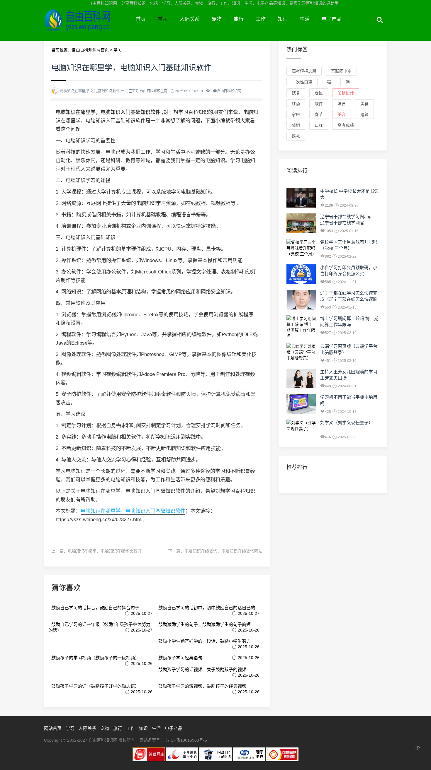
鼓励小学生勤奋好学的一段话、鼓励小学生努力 (204, 641)
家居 (296, 114)
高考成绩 (345, 125)
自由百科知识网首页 (90, 49)
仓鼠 (319, 92)
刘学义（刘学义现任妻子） (346, 422)
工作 (261, 19)
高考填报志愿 (304, 71)
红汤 (296, 103)
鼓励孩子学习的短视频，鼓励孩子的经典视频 (202, 686)
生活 (305, 19)
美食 (364, 103)
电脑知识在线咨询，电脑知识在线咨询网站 (223, 551)
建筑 (364, 114)
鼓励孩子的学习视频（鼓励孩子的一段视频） (95, 657)
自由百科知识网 (87, 26)
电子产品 (332, 19)
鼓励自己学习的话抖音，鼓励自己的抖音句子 (95, 607)
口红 (319, 125)
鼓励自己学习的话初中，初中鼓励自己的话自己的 (206, 607)
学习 (163, 19)
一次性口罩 (302, 82)
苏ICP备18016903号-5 (186, 740)
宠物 (217, 19)
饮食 (296, 92)
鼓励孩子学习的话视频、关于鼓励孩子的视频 (202, 669)
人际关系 (190, 19)
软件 (319, 103)
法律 (341, 103)
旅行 (239, 19)
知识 (283, 19)
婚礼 (296, 136)
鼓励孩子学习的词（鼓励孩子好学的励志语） (95, 686)
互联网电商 (341, 71)
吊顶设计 (345, 92)
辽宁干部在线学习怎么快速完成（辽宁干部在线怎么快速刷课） (348, 299)
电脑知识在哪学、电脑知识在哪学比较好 (105, 551)
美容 (341, 114)
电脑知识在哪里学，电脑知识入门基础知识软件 (133, 511)
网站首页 (53, 728)
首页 (141, 19)
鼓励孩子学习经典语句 (180, 657)
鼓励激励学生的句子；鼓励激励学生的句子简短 (204, 624)
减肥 (296, 125)
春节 (319, 114)
